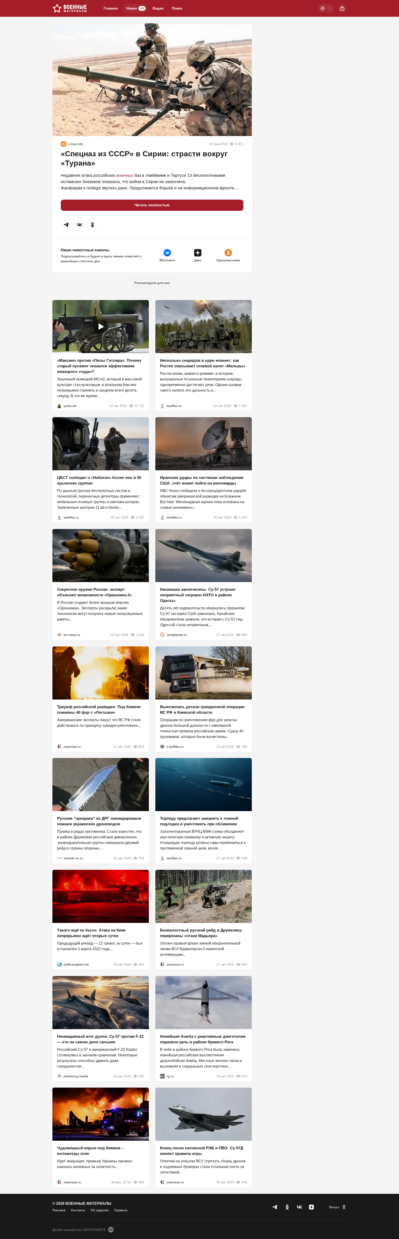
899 (244, 635)
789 (244, 746)
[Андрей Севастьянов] (162, 405)
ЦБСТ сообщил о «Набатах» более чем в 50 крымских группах (99, 480)
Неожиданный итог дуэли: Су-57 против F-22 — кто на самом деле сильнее (100, 1039)
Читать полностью (152, 205)
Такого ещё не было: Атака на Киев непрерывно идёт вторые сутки (91, 933)
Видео (158, 8)
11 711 (139, 405)
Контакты (78, 1210)
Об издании (100, 1210)
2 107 (140, 517)
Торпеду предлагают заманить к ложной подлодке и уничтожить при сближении (199, 821)
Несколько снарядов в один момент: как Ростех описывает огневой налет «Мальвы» (202, 363)
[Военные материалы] (69, 8)
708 (244, 858)
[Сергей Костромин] (162, 517)
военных (124, 175)
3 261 (243, 405)
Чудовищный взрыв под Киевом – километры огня (90, 1151)
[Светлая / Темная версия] (326, 8)
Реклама (58, 1210)
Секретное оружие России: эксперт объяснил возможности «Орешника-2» (94, 592)
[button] (66, 224)
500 (141, 1182)
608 (141, 964)
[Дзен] (311, 1207)
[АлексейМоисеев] (162, 1076)
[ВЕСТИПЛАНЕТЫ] (162, 635)
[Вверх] (338, 1207)
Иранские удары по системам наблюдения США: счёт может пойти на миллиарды (201, 480)
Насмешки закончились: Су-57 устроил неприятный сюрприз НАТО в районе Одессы (197, 595)
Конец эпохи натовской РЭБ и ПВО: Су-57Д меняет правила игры (201, 1151)
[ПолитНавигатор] (59, 964)
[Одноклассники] (287, 1207)
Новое (135, 8)
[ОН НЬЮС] (59, 635)
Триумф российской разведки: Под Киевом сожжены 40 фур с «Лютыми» (99, 709)
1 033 (140, 635)
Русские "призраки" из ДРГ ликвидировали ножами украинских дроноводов (99, 821)
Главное (111, 8)
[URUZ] (63, 144)
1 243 (243, 517)
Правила (120, 1210)
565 (244, 964)
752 (141, 858)
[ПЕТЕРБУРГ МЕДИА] (59, 1076)
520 (141, 1076)
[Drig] (59, 858)
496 (244, 1182)
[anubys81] (59, 405)
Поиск (177, 8)
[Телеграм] (275, 1207)
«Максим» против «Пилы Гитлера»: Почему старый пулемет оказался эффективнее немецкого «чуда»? (99, 366)
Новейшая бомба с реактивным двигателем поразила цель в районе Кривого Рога (203, 1039)
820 (141, 746)
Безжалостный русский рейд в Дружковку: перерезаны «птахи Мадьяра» (201, 933)
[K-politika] (162, 746)
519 (244, 1076)
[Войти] (342, 8)
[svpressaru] (59, 746)
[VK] (299, 1207)
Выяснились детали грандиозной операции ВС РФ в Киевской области (202, 709)
